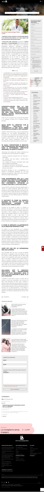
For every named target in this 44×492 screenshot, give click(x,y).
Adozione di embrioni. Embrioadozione (8, 453)
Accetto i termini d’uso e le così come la (14, 386)
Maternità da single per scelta (6, 461)
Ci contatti (26, 430)
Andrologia (17, 451)
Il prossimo (24, 296)
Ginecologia (35, 116)
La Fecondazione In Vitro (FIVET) (7, 449)
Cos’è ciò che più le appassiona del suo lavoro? (13, 97)
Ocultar (16, 70)
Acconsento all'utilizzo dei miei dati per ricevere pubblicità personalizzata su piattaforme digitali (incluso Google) (36, 66)
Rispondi (3, 403)
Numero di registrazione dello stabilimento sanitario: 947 (12, 485)
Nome (5, 360)
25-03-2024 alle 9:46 (6, 407)
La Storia (31, 447)
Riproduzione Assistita (7, 445)
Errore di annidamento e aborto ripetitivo (36, 107)
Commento (6, 372)
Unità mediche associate (21, 445)
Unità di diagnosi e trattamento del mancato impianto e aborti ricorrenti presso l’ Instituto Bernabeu (7, 456)
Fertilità (34, 113)
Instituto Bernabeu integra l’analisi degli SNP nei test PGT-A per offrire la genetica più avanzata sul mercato (19, 340)
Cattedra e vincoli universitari (20, 460)
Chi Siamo (32, 445)
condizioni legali (15, 385)
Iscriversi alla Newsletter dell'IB (36, 58)
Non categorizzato (36, 123)
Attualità (32, 455)
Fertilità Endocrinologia (19, 454)
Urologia (17, 452)
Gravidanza (35, 118)
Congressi (17, 457)
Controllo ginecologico (19, 447)
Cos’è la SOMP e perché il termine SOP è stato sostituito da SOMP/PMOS (18, 305)
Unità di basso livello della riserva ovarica (36, 134)
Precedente (6, 296)
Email (4, 364)
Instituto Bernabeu (4, 1)
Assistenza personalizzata (34, 448)
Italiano (39, 482)
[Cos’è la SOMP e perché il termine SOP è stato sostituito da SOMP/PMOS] (6, 309)
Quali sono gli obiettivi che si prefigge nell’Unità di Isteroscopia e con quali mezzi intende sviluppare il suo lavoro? (15, 80)
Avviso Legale (10, 484)
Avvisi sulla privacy (17, 484)
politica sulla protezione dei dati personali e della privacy (28, 476)
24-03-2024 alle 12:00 (8, 399)
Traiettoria (31, 451)
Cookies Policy (4, 484)
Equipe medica (32, 450)
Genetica (35, 115)
